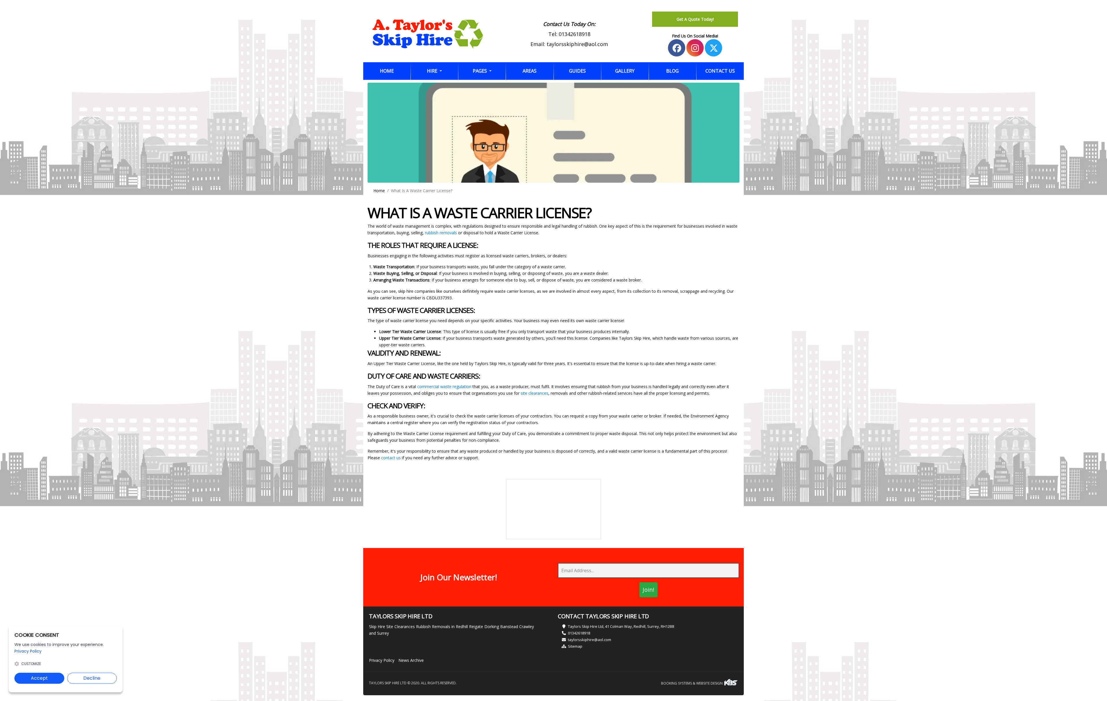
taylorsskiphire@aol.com (577, 44)
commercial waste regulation (444, 386)
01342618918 (574, 34)
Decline (91, 678)
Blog (672, 71)
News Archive (411, 660)
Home (395, 70)
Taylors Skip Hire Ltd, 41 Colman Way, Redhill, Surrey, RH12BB (621, 626)
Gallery (625, 71)
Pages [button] (480, 71)
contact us (391, 457)
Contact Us (720, 71)
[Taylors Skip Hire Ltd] (427, 34)
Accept (39, 678)
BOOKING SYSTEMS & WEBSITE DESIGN (692, 683)
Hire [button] (432, 71)
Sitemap (575, 646)
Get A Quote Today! (695, 19)
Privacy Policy (381, 660)
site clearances (534, 393)
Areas (529, 71)
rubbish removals (441, 232)
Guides (577, 71)
